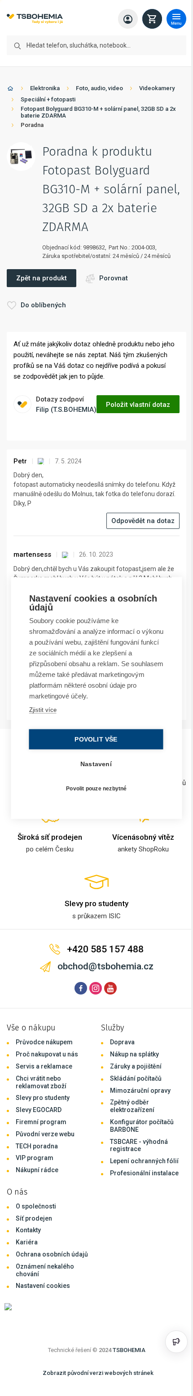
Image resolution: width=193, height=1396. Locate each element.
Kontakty (28, 1230)
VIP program (34, 1157)
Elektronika (45, 88)
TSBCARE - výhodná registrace (139, 1145)
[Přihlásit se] (128, 19)
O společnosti (36, 1206)
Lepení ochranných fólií (144, 1161)
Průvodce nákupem (44, 1042)
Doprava (122, 1042)
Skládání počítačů (136, 1078)
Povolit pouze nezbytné (94, 788)
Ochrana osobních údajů (52, 1254)
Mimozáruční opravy (140, 1090)
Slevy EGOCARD (38, 1109)
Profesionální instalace (144, 1173)
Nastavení (94, 764)
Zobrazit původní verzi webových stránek (98, 1373)
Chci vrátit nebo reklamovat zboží (41, 1082)
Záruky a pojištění (136, 1066)
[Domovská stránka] (10, 90)
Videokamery (157, 88)
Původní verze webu (45, 1134)
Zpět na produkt (41, 278)
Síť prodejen (34, 1218)
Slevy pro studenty (43, 1097)
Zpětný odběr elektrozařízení (132, 1106)
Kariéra (27, 1242)
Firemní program (41, 1122)
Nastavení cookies (43, 1285)
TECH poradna (37, 1146)
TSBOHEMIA (129, 1350)
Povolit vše (93, 739)
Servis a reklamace (44, 1066)
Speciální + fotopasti (48, 99)
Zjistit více (42, 710)
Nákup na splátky (134, 1054)
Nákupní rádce (37, 1170)
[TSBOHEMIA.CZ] (35, 19)
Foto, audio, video (99, 88)
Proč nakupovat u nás (47, 1054)
